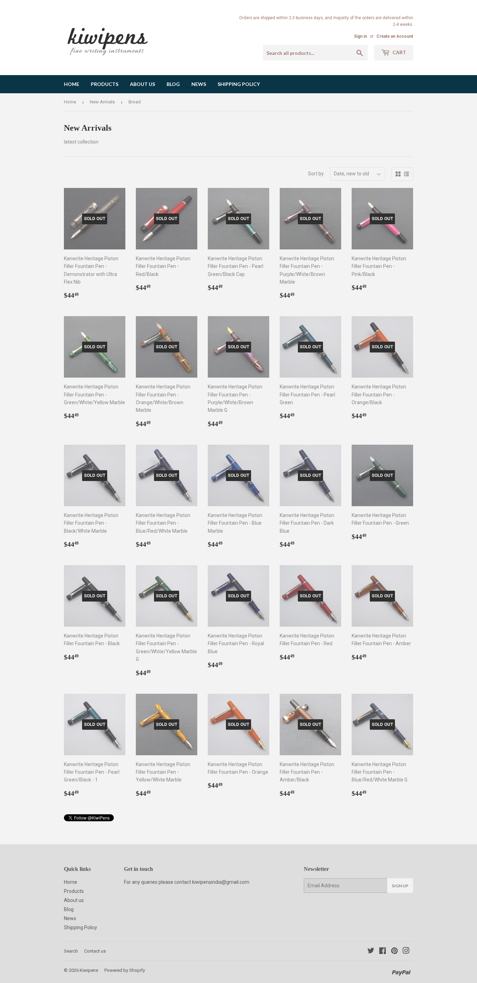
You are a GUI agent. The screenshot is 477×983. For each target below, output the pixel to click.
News (198, 84)
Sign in (360, 36)
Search (71, 951)
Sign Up (400, 885)
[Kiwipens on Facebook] (382, 951)
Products (104, 84)
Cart (398, 52)
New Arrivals (102, 101)
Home (71, 84)
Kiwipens (89, 970)
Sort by (316, 173)
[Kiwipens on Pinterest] (394, 951)
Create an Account (394, 36)
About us (142, 84)
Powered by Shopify (124, 970)
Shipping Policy (239, 84)
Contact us (95, 951)
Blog (173, 84)
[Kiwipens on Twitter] (370, 951)
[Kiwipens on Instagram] (406, 951)
